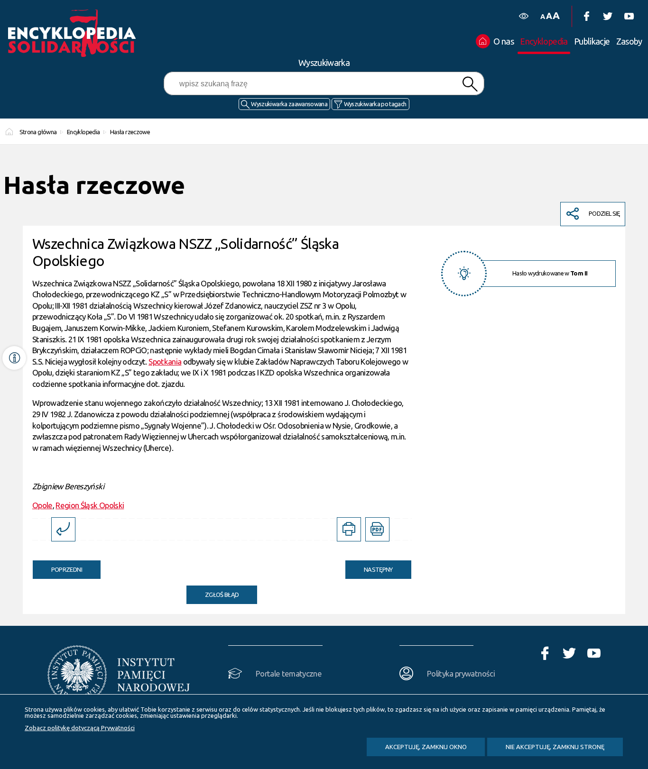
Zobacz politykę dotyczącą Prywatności (80, 727)
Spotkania (164, 361)
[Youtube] (628, 16)
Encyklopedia (83, 131)
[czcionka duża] (556, 15)
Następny (369, 566)
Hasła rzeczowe (130, 131)
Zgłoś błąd (222, 594)
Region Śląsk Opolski (90, 505)
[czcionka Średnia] (549, 16)
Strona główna (38, 131)
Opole (42, 505)
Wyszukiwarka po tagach (375, 104)
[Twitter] (607, 16)
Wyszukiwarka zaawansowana (289, 104)
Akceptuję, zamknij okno (426, 746)
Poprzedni (57, 566)
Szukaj (469, 84)
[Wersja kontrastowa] (523, 16)
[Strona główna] (74, 33)
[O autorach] (14, 358)
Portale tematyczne (289, 673)
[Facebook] (586, 16)
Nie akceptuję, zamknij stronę (555, 746)
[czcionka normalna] (542, 16)
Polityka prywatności (461, 673)
